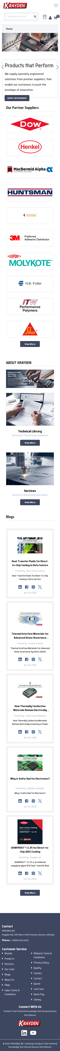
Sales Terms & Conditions (12, 992)
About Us (9, 980)
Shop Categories (17, 98)
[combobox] (21, 16)
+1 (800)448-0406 (19, 940)
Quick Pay (39, 994)
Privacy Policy (41, 963)
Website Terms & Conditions (43, 955)
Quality (37, 968)
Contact (38, 978)
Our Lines (9, 969)
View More (30, 344)
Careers (38, 973)
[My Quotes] (45, 17)
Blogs (7, 974)
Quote (37, 984)
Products (9, 959)
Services (9, 964)
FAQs (7, 985)
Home (9, 28)
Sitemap (30, 1043)
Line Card (39, 989)
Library (37, 1000)
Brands (8, 953)
